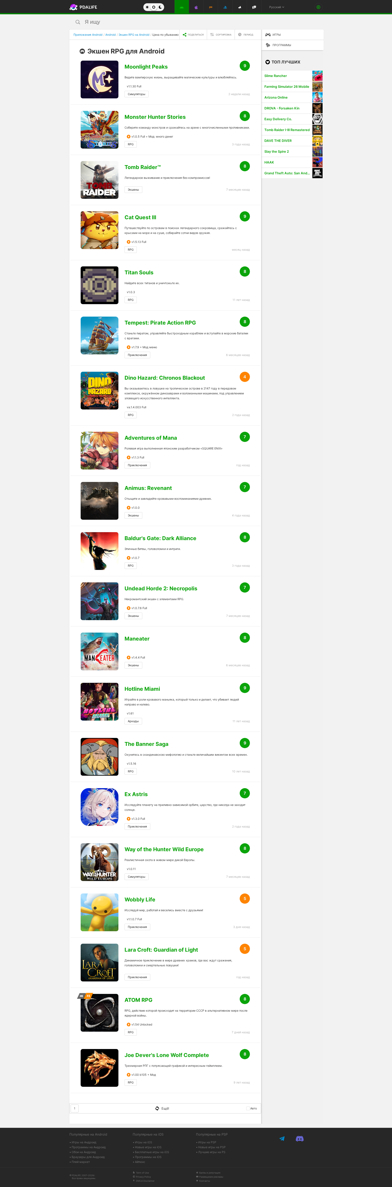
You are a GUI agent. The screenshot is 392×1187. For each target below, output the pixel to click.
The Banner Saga (146, 744)
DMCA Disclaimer (145, 1180)
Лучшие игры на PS (211, 1152)
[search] (188, 22)
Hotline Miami (142, 689)
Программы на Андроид (89, 1147)
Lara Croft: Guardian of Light (161, 950)
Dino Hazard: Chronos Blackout (165, 378)
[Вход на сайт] (318, 7)
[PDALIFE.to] (82, 7)
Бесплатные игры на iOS (152, 1152)
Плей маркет (81, 1162)
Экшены (133, 189)
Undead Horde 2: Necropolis (161, 588)
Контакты (204, 1180)
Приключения (137, 355)
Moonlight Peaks (146, 67)
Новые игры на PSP (212, 1147)
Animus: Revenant (148, 488)
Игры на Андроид (84, 1142)
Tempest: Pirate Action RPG (160, 323)
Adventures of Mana (151, 438)
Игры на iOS (143, 1142)
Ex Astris (136, 794)
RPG (131, 144)
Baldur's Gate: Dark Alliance (160, 538)
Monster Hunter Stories (155, 117)
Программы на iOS (148, 1157)
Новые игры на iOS (148, 1147)
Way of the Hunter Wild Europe (164, 849)
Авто (253, 1108)
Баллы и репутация (209, 1172)
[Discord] (299, 1138)
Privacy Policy (143, 1176)
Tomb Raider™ (143, 167)
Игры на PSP (207, 1142)
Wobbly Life (140, 900)
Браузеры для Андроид (88, 1157)
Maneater (137, 639)
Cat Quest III (140, 217)
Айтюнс (140, 1162)
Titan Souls (139, 272)
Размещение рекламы (211, 1176)
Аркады (133, 721)
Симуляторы (136, 94)
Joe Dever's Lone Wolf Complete (167, 1055)
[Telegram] (282, 1138)
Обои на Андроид (84, 1152)
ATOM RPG (139, 1000)
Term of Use (142, 1172)
